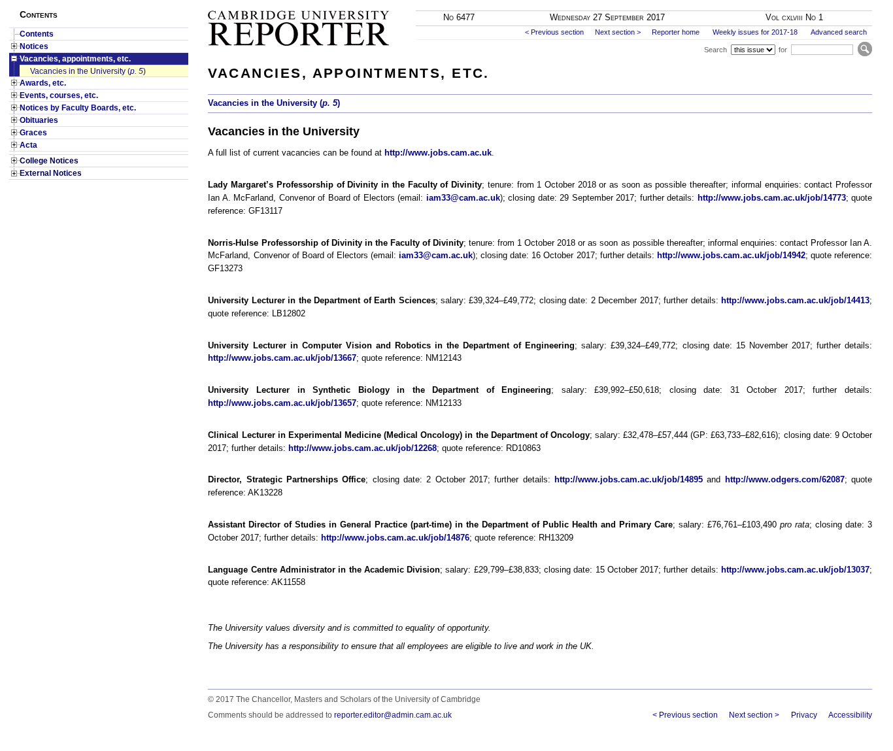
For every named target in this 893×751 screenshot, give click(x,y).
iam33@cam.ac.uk (463, 198)
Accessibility (850, 715)
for (783, 50)
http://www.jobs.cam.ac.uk (438, 153)
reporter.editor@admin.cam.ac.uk (393, 715)
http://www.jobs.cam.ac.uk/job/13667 (282, 358)
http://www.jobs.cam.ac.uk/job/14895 (628, 479)
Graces (33, 132)
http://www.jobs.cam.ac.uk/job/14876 (395, 537)
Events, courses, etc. (59, 95)
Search (715, 50)
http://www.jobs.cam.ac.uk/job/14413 (795, 300)
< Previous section (554, 32)
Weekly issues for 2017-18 (755, 32)
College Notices (49, 160)
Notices (34, 46)
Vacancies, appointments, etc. (75, 58)
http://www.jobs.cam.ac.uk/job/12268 (362, 448)
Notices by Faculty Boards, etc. (78, 107)
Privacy (804, 715)
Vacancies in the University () (88, 71)
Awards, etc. (43, 83)
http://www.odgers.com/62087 (785, 479)
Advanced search (839, 32)
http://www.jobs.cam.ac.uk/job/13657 (282, 403)
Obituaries (39, 120)
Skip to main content (839, 4)
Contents (37, 34)
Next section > (618, 32)
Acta (28, 145)
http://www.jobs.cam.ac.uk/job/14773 (772, 198)
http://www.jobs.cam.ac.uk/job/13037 (795, 570)
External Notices (51, 173)
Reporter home (675, 32)
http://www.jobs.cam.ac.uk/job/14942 (731, 255)
